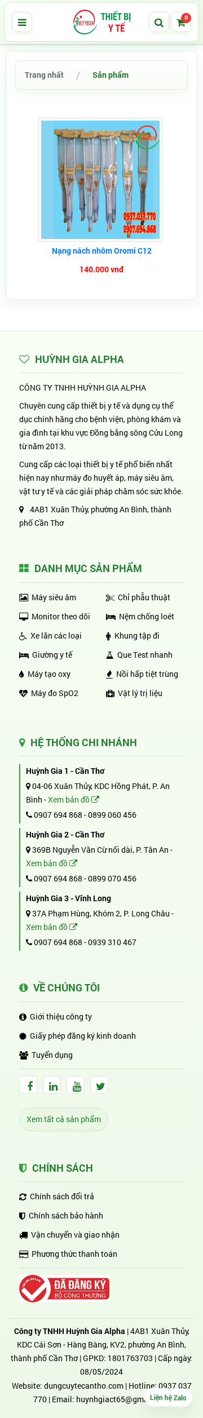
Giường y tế (52, 654)
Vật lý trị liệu (140, 693)
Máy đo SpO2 (54, 693)
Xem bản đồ (69, 799)
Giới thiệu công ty (61, 1016)
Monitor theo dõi (61, 616)
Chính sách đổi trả (62, 1196)
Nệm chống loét (146, 616)
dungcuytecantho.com (83, 1385)
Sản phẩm (110, 74)
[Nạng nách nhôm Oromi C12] (101, 180)
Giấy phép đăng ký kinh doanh (83, 1035)
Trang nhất (44, 74)
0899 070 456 (112, 878)
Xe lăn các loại (56, 635)
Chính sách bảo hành (66, 1215)
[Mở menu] (22, 22)
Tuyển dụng (52, 1054)
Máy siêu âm (54, 597)
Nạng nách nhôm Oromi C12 (102, 250)
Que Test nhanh (145, 654)
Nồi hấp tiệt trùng (147, 673)
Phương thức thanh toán (74, 1253)
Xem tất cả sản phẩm (64, 1119)
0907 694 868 (57, 814)
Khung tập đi (137, 635)
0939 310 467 (112, 942)
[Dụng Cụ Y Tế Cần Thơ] (101, 22)
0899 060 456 (112, 814)
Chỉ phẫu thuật (144, 597)
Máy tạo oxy (49, 673)
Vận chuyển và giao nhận (75, 1234)
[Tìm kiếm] (159, 22)
